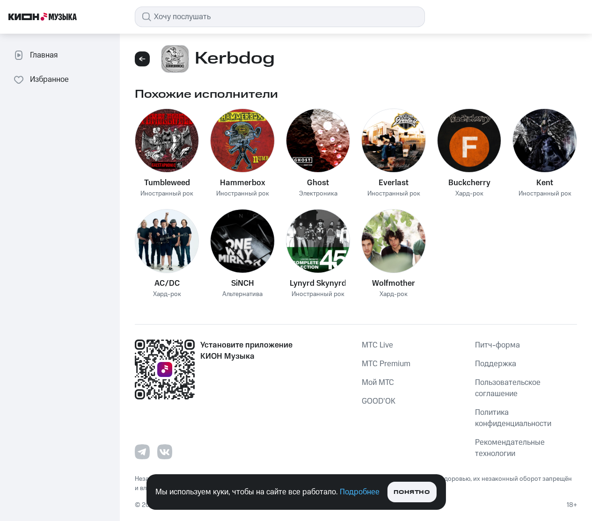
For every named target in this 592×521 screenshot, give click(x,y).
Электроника (318, 194)
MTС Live (377, 345)
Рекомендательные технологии (510, 448)
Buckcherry (469, 183)
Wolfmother (393, 283)
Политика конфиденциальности (513, 418)
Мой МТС (378, 382)
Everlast (394, 183)
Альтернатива (242, 294)
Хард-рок (469, 194)
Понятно (412, 492)
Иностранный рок (166, 194)
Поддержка (495, 363)
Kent (544, 183)
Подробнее (360, 492)
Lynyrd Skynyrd (318, 283)
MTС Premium (386, 363)
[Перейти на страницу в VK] (164, 451)
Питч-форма (497, 345)
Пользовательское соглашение (508, 388)
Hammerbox (242, 183)
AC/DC (167, 283)
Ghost (318, 183)
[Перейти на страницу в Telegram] (142, 451)
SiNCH (242, 283)
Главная (44, 55)
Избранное (49, 79)
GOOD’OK (378, 401)
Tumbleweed (167, 183)
